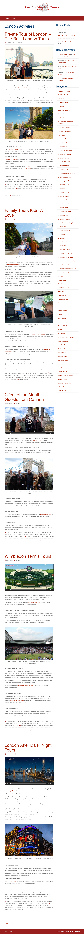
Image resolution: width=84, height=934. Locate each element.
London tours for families (38, 334)
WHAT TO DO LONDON (13, 730)
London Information (47, 184)
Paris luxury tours (63, 284)
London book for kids (63, 165)
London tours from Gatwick (65, 257)
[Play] (5, 433)
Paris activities (62, 280)
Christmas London (63, 102)
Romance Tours (62, 303)
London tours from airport (65, 253)
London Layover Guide (64, 219)
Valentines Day (62, 352)
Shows (60, 314)
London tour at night (11, 881)
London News (62, 234)
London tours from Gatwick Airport (67, 261)
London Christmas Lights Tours (66, 173)
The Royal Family (63, 326)
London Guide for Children (65, 204)
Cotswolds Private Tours (64, 110)
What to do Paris (62, 379)
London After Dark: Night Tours (28, 747)
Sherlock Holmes (62, 310)
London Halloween (63, 207)
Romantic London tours (64, 307)
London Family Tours (35, 184)
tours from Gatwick (63, 341)
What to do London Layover (65, 375)
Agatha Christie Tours (64, 91)
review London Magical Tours (34, 193)
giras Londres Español (64, 127)
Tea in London (62, 318)
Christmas (61, 99)
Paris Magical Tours (63, 288)
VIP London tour (46, 907)
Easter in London (62, 118)
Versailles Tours (62, 356)
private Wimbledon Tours (17, 700)
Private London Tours (23, 88)
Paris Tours (61, 291)
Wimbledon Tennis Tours (28, 556)
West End (60, 368)
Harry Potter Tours (63, 139)
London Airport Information (65, 150)
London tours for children (13, 264)
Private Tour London (11, 159)
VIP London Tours (47, 186)
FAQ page (28, 168)
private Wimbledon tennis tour (17, 728)
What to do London (10, 188)
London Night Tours (10, 791)
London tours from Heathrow (65, 265)
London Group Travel (63, 200)
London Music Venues (64, 230)
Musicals (60, 276)
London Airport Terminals (65, 154)
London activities (24, 184)
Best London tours (34, 188)
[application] (29, 420)
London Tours (60, 931)
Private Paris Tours (63, 299)
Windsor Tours (62, 390)
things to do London (10, 379)
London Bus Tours (63, 169)
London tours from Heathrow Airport (67, 268)
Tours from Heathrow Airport (65, 349)
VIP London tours (37, 440)
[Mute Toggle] (50, 433)
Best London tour (23, 188)
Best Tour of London (12, 184)
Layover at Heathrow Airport (65, 143)
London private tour (13, 149)
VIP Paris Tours (62, 364)
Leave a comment (16, 195)
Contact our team (29, 166)
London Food (61, 188)
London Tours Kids (10, 377)
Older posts (10, 924)
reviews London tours (19, 541)
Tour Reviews (46, 534)
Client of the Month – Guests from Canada (24, 396)
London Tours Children (41, 371)
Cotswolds (61, 106)
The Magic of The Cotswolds (66, 30)
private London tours (45, 514)
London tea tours (62, 246)
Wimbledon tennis (24, 730)
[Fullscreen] (52, 433)
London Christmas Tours (64, 177)
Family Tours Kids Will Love (25, 212)
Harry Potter (61, 135)
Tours (13, 18)
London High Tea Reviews (65, 211)
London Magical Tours (64, 54)
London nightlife (21, 905)
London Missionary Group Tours (66, 223)
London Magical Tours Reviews (13, 191)
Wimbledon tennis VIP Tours (25, 685)
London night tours (10, 905)
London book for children (64, 162)
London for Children (35, 369)
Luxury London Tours (23, 186)
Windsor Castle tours (63, 387)
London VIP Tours (40, 191)
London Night (33, 901)
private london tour (10, 907)
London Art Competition (64, 158)
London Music (62, 226)
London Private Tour (10, 186)
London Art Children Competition (17, 375)
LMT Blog (19, 42)
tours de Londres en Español (66, 337)
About (7, 18)
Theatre (60, 329)
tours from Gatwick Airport (65, 345)
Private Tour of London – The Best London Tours (28, 36)
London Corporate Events (65, 181)
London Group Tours (63, 196)
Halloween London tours (64, 131)
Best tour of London (46, 188)
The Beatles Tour (62, 322)
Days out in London (12, 532)
